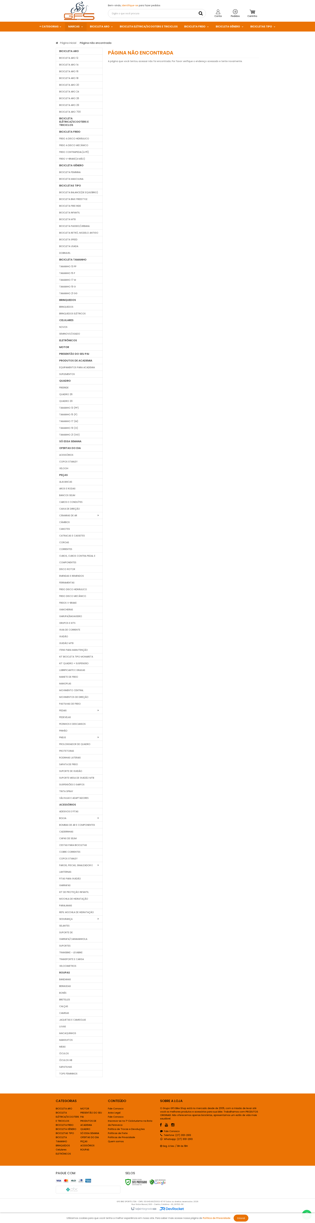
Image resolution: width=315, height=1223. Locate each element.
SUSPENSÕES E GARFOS (71, 784)
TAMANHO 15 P (67, 273)
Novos (63, 327)
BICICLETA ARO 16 (68, 71)
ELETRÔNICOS (63, 1153)
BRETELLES (64, 999)
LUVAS (62, 1026)
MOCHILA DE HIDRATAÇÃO (73, 898)
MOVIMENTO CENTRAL (71, 690)
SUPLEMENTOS (67, 374)
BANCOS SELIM (67, 495)
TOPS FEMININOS (68, 1073)
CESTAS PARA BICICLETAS (73, 845)
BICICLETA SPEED (68, 239)
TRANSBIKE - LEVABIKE (71, 952)
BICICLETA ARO (64, 1108)
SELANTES (64, 925)
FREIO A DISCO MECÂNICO (73, 145)
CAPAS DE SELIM (68, 838)
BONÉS (62, 992)
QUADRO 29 (66, 401)
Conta (218, 16)
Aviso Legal (114, 1112)
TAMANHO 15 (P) (68, 414)
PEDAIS (63, 710)
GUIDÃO (63, 636)
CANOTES (64, 529)
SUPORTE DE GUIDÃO (70, 771)
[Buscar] (200, 13)
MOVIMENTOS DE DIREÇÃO (73, 697)
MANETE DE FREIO (68, 676)
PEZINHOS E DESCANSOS (72, 724)
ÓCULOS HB (65, 1060)
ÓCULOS (64, 1053)
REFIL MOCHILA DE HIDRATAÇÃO (76, 912)
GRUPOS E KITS (67, 623)
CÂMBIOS (64, 522)
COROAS (64, 542)
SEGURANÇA (66, 919)
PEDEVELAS (65, 717)
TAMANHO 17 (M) (68, 421)
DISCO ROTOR (67, 569)
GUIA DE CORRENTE (69, 629)
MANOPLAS (65, 683)
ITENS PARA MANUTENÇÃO (73, 650)
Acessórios (66, 455)
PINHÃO (63, 730)
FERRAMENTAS (66, 582)
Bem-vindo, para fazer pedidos (134, 5)
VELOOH (63, 468)
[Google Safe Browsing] (157, 1182)
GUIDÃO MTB (66, 643)
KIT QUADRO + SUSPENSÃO (74, 663)
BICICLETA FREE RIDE (70, 205)
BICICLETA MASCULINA (71, 179)
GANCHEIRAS (66, 609)
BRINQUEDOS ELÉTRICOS (72, 313)
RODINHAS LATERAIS (70, 757)
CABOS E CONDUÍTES (71, 502)
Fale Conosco (116, 1108)
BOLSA (62, 818)
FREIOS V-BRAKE (68, 602)
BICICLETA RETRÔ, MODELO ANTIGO (78, 232)
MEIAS (62, 1046)
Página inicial (68, 43)
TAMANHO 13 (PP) (69, 407)
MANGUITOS (66, 1040)
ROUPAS (84, 1149)
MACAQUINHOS (67, 1033)
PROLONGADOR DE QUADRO (74, 744)
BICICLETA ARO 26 (69, 98)
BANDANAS (65, 979)
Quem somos (116, 1141)
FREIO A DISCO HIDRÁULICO (74, 138)
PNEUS (62, 737)
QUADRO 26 (66, 394)
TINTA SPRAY (66, 791)
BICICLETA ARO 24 (69, 91)
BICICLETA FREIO (65, 1125)
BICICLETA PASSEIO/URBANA (74, 226)
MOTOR (84, 1108)
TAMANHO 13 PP (67, 266)
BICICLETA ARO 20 (69, 85)
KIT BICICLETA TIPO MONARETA (76, 656)
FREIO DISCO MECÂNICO (72, 596)
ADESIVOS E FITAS (68, 811)
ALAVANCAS (65, 481)
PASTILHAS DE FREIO (70, 703)
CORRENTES (65, 549)
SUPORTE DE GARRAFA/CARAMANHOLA (73, 936)
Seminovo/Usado (69, 333)
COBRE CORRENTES (69, 851)
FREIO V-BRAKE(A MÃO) (72, 158)
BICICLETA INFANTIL (69, 212)
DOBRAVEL (65, 253)
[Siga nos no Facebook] (162, 1125)
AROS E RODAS (67, 488)
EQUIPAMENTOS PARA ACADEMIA (77, 367)
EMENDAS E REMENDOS (71, 576)
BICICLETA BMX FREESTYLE (73, 199)
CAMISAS (64, 1013)
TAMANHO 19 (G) (68, 428)
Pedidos (235, 16)
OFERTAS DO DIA (89, 1137)
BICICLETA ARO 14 (69, 64)
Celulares (61, 1149)
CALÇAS (63, 1006)
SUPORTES (65, 945)
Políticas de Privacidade (121, 1137)
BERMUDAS (65, 986)
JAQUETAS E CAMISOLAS (72, 1019)
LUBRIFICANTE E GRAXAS (72, 670)
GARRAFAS (65, 885)
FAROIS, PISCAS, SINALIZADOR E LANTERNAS (76, 869)
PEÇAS (83, 1141)
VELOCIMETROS (67, 966)
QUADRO (85, 1129)
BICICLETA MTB (67, 219)
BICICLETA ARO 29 (69, 105)
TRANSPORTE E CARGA (71, 959)
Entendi (241, 1218)
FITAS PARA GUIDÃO (70, 878)
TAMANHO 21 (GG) (69, 434)
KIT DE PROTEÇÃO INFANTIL (74, 892)
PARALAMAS (65, 905)
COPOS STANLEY (68, 461)
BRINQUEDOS (66, 306)
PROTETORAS (66, 751)
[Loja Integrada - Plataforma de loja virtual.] (143, 1209)
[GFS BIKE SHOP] (79, 11)
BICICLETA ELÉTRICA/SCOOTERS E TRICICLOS (67, 1117)
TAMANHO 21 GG (68, 293)
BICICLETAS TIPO (65, 1133)
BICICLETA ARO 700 (70, 111)
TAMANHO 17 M (67, 280)
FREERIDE (64, 387)
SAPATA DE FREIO (68, 764)
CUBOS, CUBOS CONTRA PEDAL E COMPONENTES (77, 559)
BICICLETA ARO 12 (68, 58)
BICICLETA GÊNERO (66, 1129)
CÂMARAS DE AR (68, 515)
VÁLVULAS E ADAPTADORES (74, 798)
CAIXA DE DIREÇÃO (69, 508)
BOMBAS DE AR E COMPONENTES (77, 825)
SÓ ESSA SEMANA (89, 1133)
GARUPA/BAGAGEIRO (70, 616)
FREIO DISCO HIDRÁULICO (73, 589)
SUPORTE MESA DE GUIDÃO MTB (76, 777)
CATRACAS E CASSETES (72, 535)
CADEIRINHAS (66, 831)
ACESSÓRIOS (87, 1145)
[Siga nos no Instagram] (174, 1125)
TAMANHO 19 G (67, 286)
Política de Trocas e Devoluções (126, 1129)
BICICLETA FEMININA (70, 172)
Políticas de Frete (118, 1133)
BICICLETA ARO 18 (68, 78)
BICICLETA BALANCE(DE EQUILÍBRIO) (78, 192)
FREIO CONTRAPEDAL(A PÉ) (74, 152)
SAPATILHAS (65, 1067)
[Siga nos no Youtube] (168, 1125)
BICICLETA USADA (68, 246)
